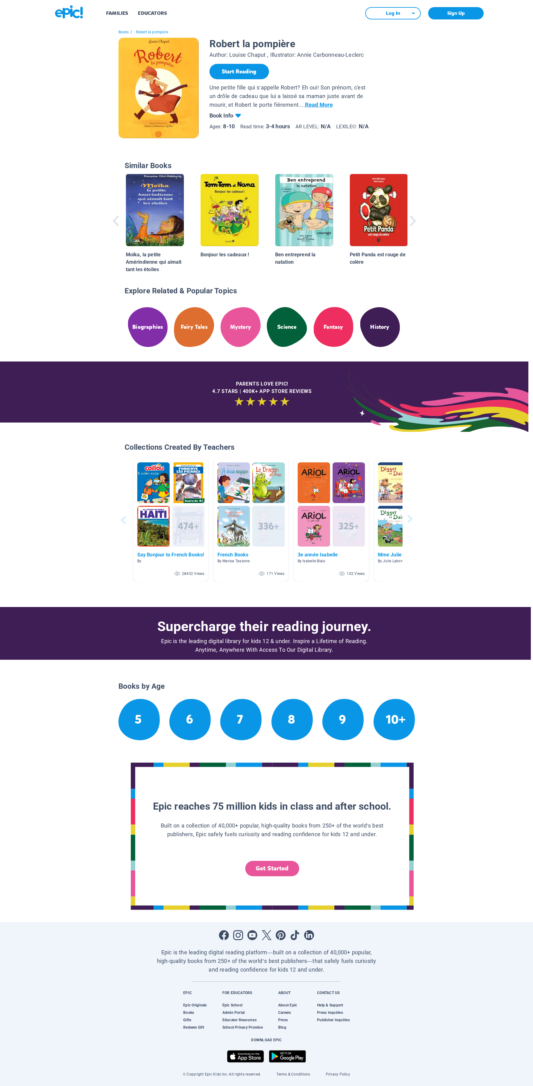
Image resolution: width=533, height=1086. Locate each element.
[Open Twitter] (266, 935)
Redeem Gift (193, 1027)
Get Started (272, 868)
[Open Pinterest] (281, 935)
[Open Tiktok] (295, 935)
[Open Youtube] (252, 935)
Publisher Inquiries (333, 1020)
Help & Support (330, 1005)
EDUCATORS (152, 13)
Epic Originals (195, 1005)
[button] (171, 520)
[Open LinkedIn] (309, 935)
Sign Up (456, 13)
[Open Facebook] (224, 935)
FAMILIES (117, 13)
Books (123, 32)
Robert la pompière (152, 32)
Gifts (187, 1020)
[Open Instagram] (238, 935)
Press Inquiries (330, 1012)
